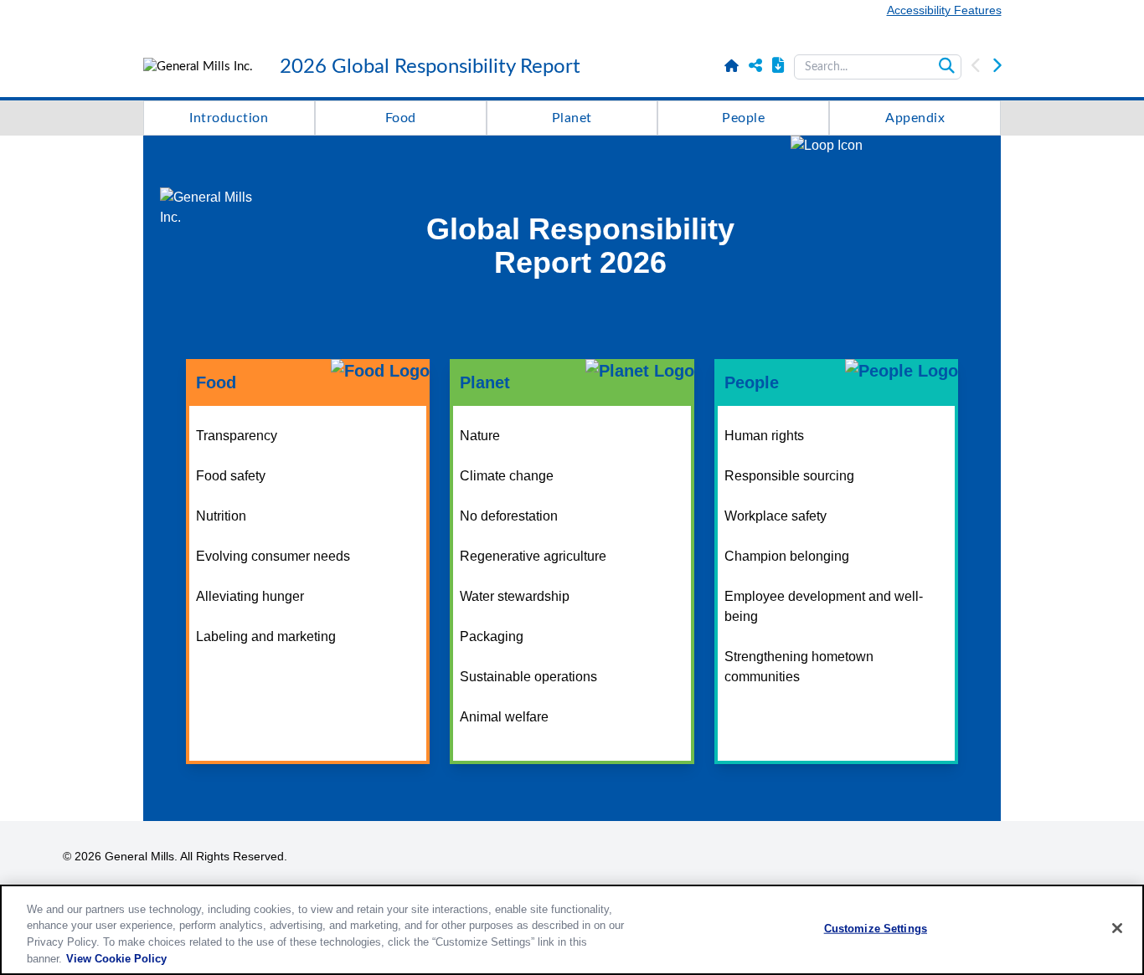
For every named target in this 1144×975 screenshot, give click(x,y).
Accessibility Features (944, 10)
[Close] (1117, 928)
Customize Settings (875, 928)
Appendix (915, 118)
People (743, 118)
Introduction (228, 118)
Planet (572, 118)
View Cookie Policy (116, 958)
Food (400, 118)
